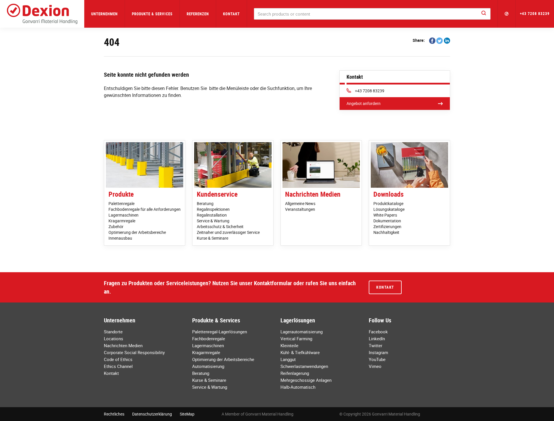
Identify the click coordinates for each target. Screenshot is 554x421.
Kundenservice (217, 194)
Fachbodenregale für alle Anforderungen (144, 209)
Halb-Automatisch (297, 387)
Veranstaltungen (300, 209)
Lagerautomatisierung (301, 331)
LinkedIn (377, 338)
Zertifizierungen (387, 226)
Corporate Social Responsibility (134, 352)
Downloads (388, 194)
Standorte (113, 331)
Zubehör (115, 226)
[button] (507, 14)
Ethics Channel (118, 366)
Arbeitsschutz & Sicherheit (220, 226)
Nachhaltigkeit (386, 232)
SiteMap (187, 414)
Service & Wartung (213, 220)
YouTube (377, 359)
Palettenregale (121, 203)
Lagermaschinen (123, 215)
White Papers (385, 215)
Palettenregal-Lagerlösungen (219, 331)
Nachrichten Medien (312, 194)
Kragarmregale (121, 220)
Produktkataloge (388, 203)
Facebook (378, 331)
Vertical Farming (296, 338)
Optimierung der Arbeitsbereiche (137, 232)
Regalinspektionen (213, 209)
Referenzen (198, 13)
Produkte (121, 194)
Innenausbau (120, 238)
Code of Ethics (118, 359)
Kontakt (231, 13)
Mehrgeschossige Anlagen (306, 380)
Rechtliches (114, 414)
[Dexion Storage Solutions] (42, 14)
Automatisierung (208, 366)
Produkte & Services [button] (152, 13)
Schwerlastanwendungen (304, 366)
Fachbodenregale (208, 338)
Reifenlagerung (294, 373)
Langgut (288, 359)
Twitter (375, 345)
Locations (113, 338)
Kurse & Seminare (212, 238)
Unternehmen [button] (104, 13)
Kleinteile (289, 345)
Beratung (205, 203)
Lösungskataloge (389, 209)
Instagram (378, 352)
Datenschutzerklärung (152, 414)
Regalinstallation (212, 215)
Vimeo (375, 366)
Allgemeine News (300, 203)
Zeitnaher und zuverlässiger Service (228, 232)
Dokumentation (387, 220)
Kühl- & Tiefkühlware (300, 352)
